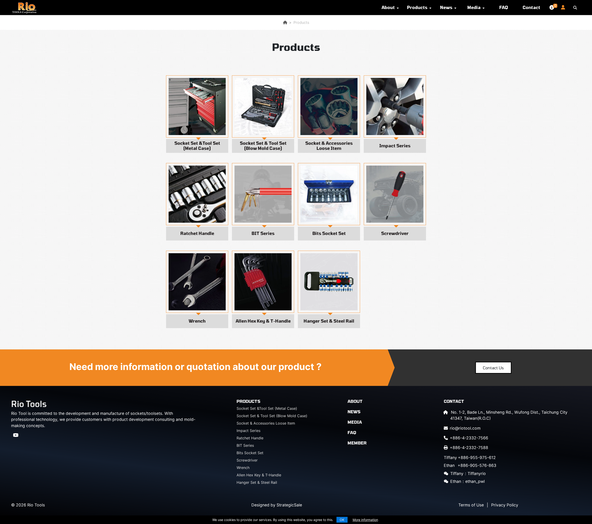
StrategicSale (289, 504)
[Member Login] (561, 7)
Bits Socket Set (250, 452)
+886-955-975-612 (470, 457)
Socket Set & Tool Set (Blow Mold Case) (272, 415)
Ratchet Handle (250, 438)
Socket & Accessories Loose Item (266, 423)
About (388, 7)
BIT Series (245, 445)
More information (365, 520)
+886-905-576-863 (470, 465)
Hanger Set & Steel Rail (257, 482)
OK (342, 520)
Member (357, 442)
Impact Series (248, 430)
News (446, 7)
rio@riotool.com (465, 428)
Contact (531, 7)
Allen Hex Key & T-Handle (259, 475)
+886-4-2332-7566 (469, 437)
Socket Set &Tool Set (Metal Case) (267, 408)
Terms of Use (471, 504)
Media (474, 7)
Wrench (243, 467)
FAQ (503, 7)
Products (417, 7)
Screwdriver (247, 460)
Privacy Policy (504, 504)
